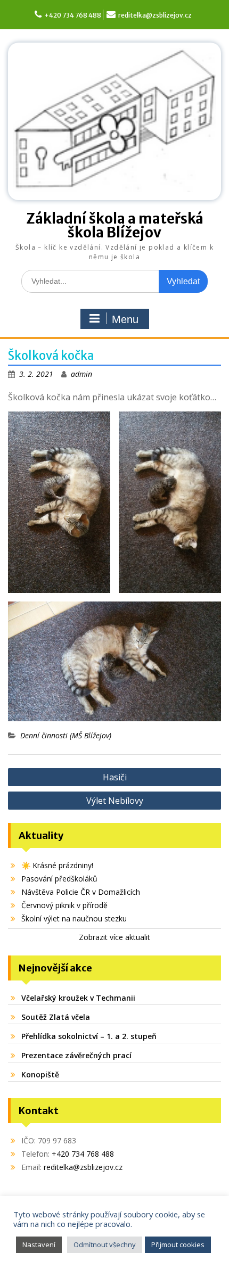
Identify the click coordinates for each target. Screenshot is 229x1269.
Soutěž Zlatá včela (55, 1017)
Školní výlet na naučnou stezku (74, 918)
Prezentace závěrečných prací (76, 1055)
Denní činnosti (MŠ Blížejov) (65, 735)
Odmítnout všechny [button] (104, 1244)
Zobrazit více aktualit (114, 937)
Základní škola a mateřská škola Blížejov (114, 225)
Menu (125, 319)
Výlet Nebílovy (114, 800)
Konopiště (40, 1074)
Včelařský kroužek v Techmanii (78, 998)
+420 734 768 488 (72, 15)
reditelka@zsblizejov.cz (155, 15)
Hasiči (115, 777)
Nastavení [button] (38, 1244)
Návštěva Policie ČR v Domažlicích (80, 892)
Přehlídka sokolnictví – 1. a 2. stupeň (89, 1036)
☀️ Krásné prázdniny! (57, 865)
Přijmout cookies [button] (178, 1244)
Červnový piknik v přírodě (64, 905)
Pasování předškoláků (59, 879)
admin (81, 374)
